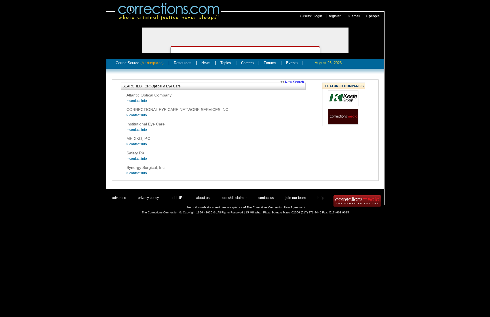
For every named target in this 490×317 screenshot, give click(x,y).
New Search (294, 82)
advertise (119, 198)
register (335, 16)
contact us (266, 198)
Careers (247, 63)
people (374, 16)
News (205, 63)
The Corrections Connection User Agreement (276, 207)
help (321, 198)
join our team (296, 198)
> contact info (136, 101)
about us (203, 198)
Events (292, 63)
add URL (178, 198)
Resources (182, 63)
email (356, 16)
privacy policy (148, 198)
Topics (225, 63)
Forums (270, 63)
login (318, 16)
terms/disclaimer (234, 198)
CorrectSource (140, 63)
